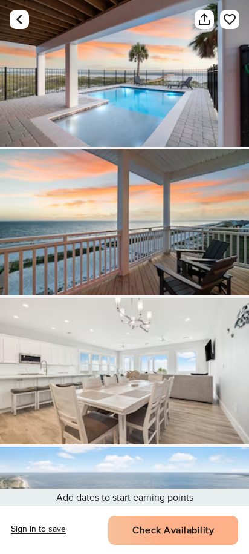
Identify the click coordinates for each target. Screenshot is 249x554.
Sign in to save (38, 529)
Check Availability (173, 530)
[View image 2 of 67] (124, 222)
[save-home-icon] (223, 19)
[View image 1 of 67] (124, 73)
